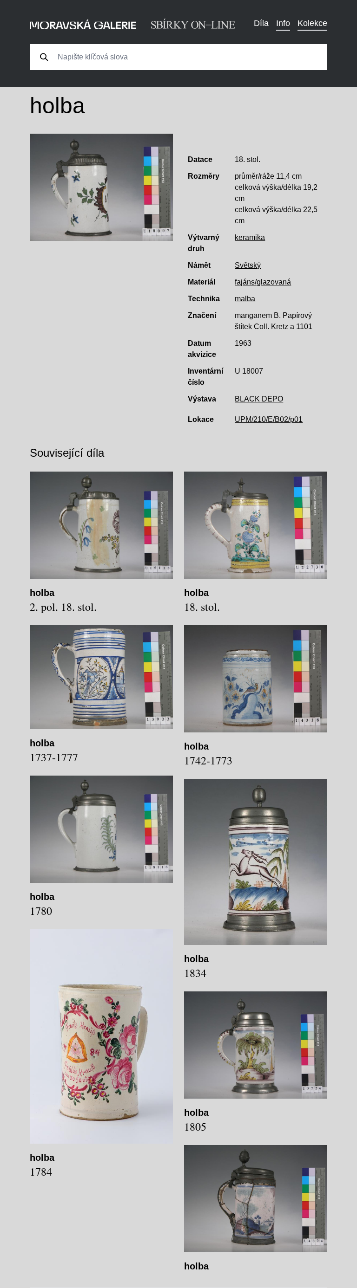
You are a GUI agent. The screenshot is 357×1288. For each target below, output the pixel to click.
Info (283, 23)
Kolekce (312, 23)
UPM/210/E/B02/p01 (269, 419)
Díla (261, 23)
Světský (248, 265)
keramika (250, 237)
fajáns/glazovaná (263, 282)
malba (245, 299)
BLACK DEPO (259, 399)
